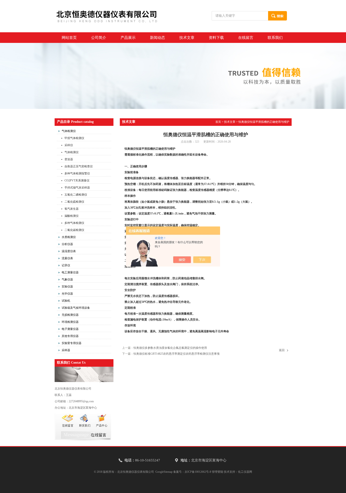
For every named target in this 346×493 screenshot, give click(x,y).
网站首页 (69, 38)
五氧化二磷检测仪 (75, 194)
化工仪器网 (245, 471)
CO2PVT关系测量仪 (76, 180)
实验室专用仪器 (71, 343)
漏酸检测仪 (71, 216)
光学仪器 (67, 293)
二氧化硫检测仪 (74, 201)
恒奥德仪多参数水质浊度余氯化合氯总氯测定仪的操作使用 (170, 347)
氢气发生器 (71, 208)
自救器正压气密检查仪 (78, 166)
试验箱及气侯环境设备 (76, 307)
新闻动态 (157, 38)
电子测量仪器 (70, 329)
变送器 (68, 159)
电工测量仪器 (70, 272)
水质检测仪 (69, 237)
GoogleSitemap (164, 471)
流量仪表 (67, 258)
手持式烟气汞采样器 (77, 187)
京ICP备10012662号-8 (198, 471)
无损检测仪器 (70, 314)
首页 (218, 121)
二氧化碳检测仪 (74, 230)
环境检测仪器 (70, 322)
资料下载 (216, 38)
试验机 (66, 300)
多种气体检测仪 (74, 223)
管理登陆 (217, 471)
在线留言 (245, 38)
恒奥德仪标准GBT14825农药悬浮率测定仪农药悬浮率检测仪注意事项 (176, 353)
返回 (282, 350)
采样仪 (68, 145)
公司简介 (98, 38)
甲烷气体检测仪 (74, 138)
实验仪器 (67, 286)
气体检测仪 (69, 131)
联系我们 (275, 38)
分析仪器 (67, 244)
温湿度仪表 (69, 251)
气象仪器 (67, 279)
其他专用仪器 (70, 336)
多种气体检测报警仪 (77, 173)
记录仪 (66, 265)
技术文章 (186, 38)
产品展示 (128, 38)
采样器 (66, 350)
